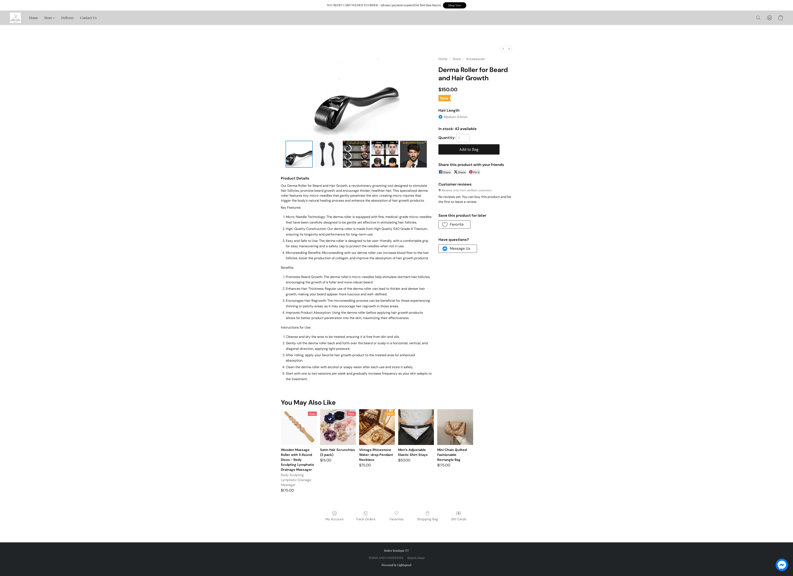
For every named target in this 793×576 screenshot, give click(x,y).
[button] (454, 5)
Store (48, 17)
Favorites (397, 519)
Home (33, 17)
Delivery (67, 17)
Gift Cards (458, 519)
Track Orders (365, 519)
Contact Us (88, 17)
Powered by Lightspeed (396, 565)
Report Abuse (416, 558)
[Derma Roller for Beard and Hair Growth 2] (356, 154)
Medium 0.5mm (455, 117)
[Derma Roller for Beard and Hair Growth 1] (327, 154)
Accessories (475, 59)
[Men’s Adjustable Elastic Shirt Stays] (416, 427)
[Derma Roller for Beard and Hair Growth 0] (299, 154)
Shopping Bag (427, 519)
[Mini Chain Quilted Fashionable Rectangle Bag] (455, 427)
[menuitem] (503, 49)
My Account (334, 519)
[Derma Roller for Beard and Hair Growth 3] (385, 154)
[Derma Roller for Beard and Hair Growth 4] (413, 154)
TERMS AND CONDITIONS (385, 558)
